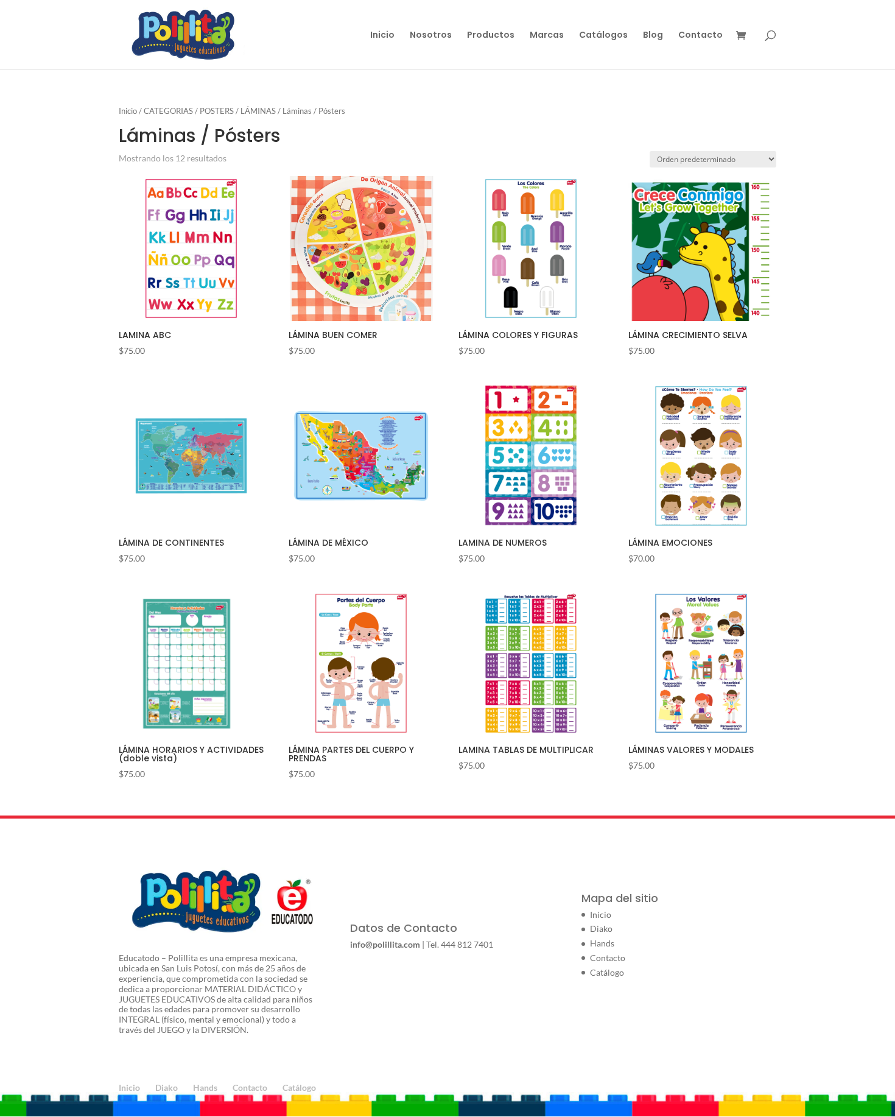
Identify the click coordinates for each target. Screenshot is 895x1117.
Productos (490, 35)
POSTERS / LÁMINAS (238, 111)
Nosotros (431, 35)
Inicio (382, 35)
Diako (601, 928)
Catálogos (603, 35)
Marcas (547, 35)
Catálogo (607, 972)
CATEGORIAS (168, 111)
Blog (653, 35)
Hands (602, 943)
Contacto (700, 35)
